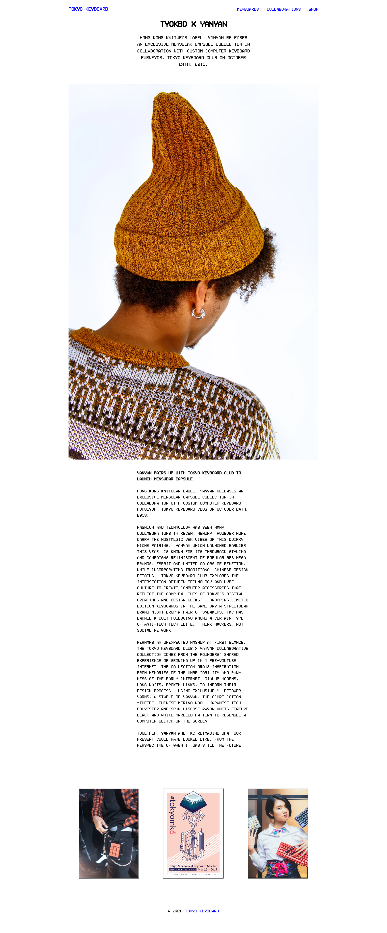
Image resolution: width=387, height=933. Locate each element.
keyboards (248, 9)
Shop (313, 9)
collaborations (284, 9)
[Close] (136, 791)
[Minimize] (129, 791)
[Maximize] (132, 791)
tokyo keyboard (88, 9)
